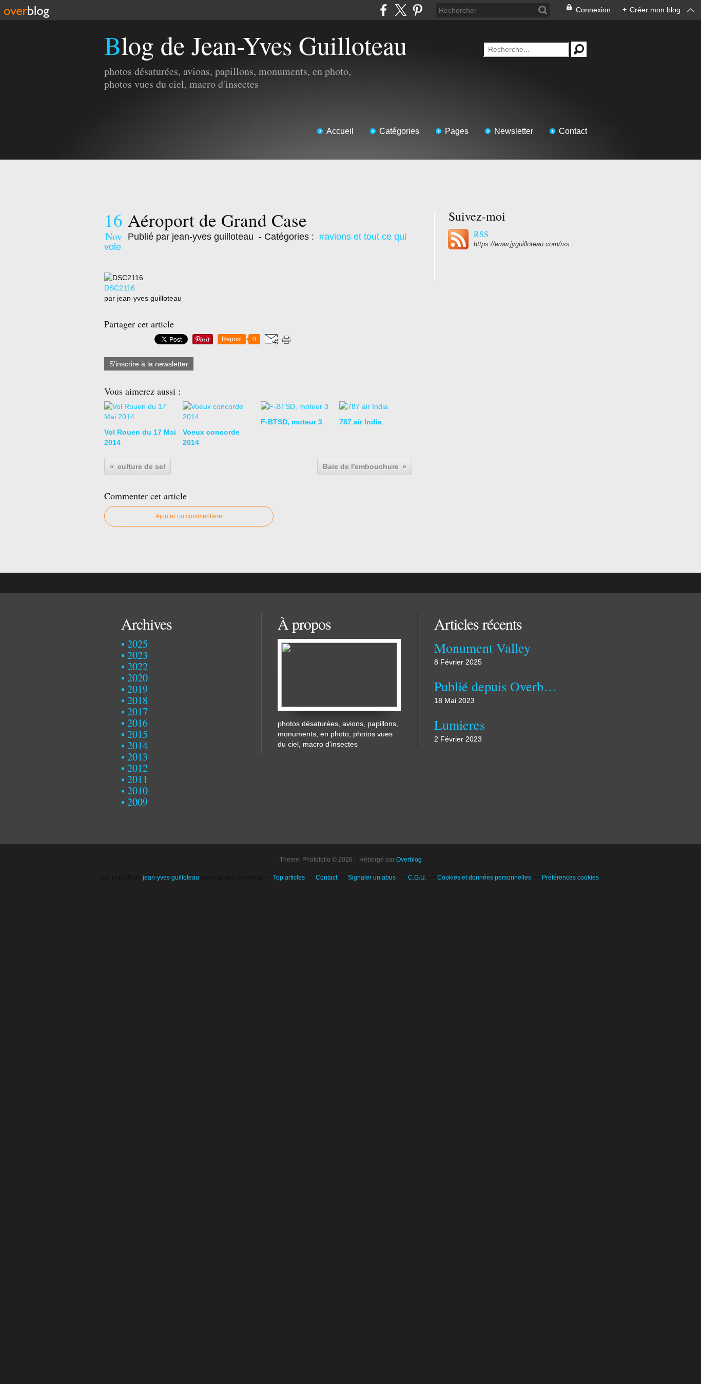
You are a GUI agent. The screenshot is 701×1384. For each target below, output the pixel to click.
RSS (481, 234)
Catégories (399, 131)
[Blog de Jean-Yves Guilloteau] (339, 644)
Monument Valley (482, 647)
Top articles (289, 877)
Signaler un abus (372, 877)
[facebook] (383, 10)
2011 (137, 779)
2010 (137, 790)
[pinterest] (417, 10)
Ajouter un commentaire (188, 516)
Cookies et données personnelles (484, 877)
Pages (457, 131)
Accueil (340, 131)
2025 (137, 644)
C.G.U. (417, 877)
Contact (573, 131)
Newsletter (513, 131)
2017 (137, 711)
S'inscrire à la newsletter (148, 364)
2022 (137, 666)
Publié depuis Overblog (495, 686)
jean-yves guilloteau (171, 877)
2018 (137, 700)
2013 (137, 757)
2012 (137, 768)
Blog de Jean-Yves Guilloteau (255, 45)
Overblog (409, 859)
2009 (137, 802)
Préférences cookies (570, 877)
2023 (137, 655)
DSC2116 (119, 288)
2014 (137, 745)
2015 (137, 734)
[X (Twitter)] (400, 10)
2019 (137, 689)
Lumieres (459, 724)
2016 (137, 723)
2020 (137, 678)
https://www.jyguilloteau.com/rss (522, 244)
